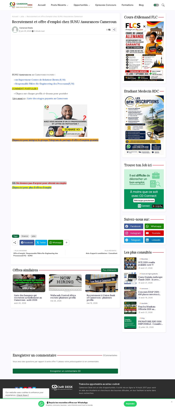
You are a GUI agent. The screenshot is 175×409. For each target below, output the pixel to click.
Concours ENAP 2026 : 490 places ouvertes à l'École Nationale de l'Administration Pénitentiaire (149, 293)
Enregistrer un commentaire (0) (65, 371)
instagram (135, 233)
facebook (135, 226)
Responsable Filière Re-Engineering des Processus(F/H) (44, 83)
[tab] (41, 5)
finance (25, 236)
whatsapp (156, 226)
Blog (141, 5)
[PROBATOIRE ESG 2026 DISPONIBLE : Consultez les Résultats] (130, 322)
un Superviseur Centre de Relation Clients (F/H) (40, 79)
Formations (127, 5)
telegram (135, 240)
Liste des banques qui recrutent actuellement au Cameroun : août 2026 (28, 297)
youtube (156, 233)
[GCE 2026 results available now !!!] (130, 263)
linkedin (156, 240)
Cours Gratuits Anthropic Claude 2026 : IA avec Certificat (150, 278)
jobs (22, 16)
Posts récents (58, 5)
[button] (156, 5)
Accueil (42, 5)
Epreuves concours (105, 5)
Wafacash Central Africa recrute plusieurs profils (63, 296)
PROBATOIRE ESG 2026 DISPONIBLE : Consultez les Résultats (150, 322)
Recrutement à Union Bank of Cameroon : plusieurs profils (101, 297)
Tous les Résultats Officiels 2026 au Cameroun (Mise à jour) (149, 308)
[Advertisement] (65, 53)
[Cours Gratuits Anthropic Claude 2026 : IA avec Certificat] (130, 278)
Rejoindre (130, 404)
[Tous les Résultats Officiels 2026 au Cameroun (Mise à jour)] (130, 308)
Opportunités (81, 5)
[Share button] (66, 242)
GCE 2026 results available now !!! (146, 263)
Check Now (22, 395)
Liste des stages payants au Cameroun (47, 98)
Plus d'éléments (109, 270)
